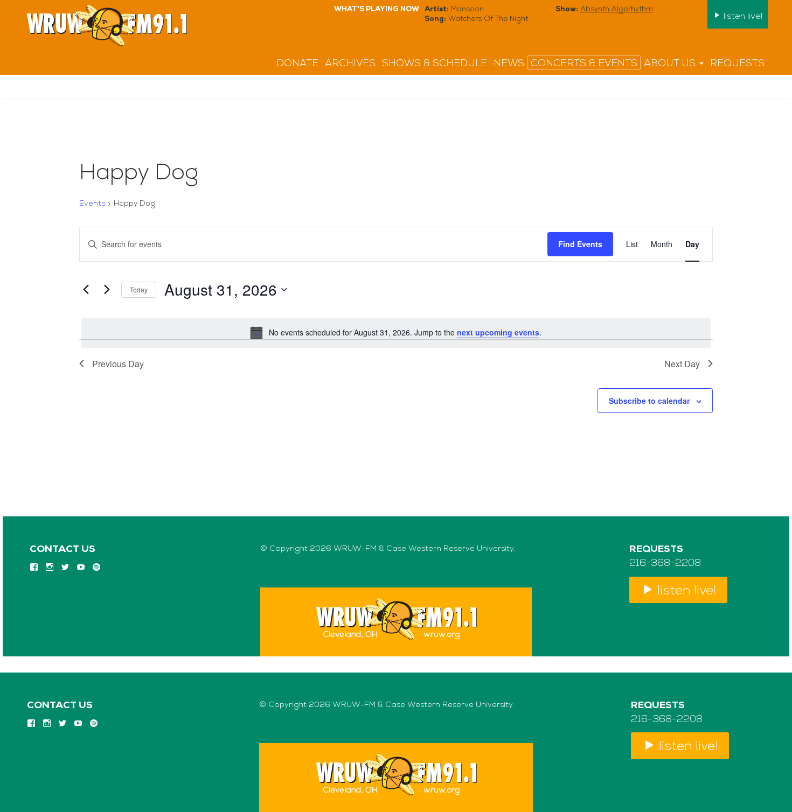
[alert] (396, 333)
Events (92, 204)
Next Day (682, 364)
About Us (671, 64)
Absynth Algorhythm (616, 9)
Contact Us (62, 550)
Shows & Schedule (434, 64)
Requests (737, 64)
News (509, 64)
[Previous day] (85, 289)
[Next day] (106, 289)
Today (139, 289)
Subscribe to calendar (649, 400)
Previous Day (118, 364)
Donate (297, 64)
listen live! (741, 16)
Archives (350, 64)
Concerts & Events (584, 64)
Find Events (580, 244)
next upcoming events (498, 332)
